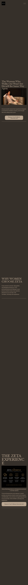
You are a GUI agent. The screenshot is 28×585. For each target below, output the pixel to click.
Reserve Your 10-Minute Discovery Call (14, 117)
